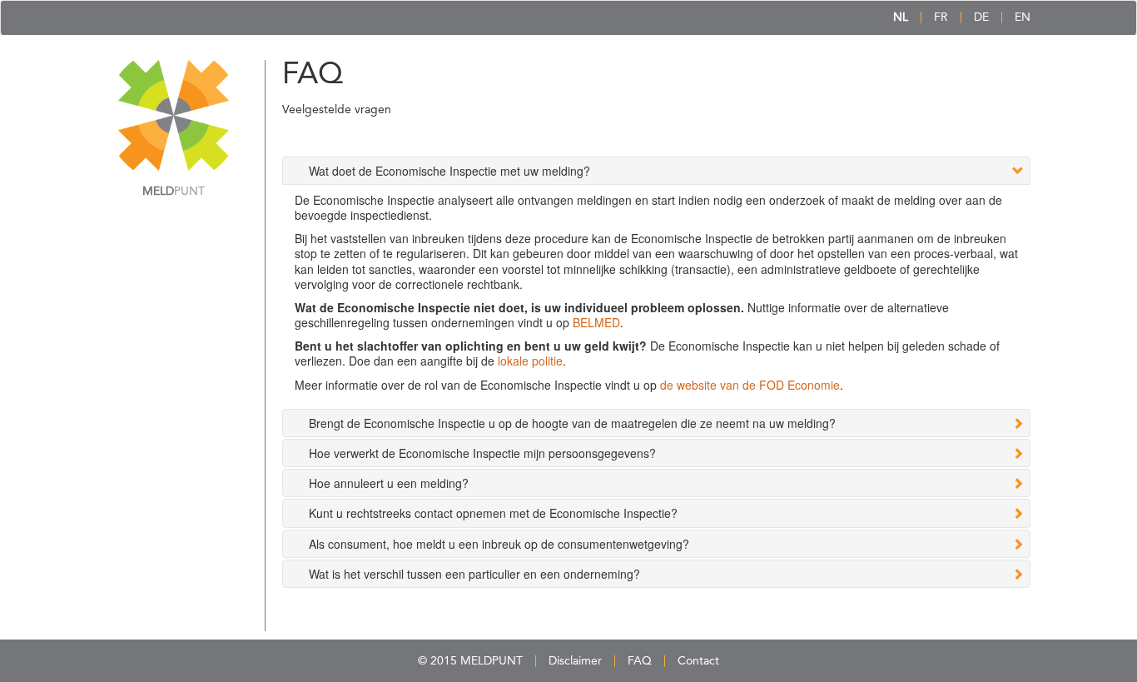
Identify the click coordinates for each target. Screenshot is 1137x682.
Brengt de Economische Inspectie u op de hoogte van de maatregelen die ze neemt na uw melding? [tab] (572, 423)
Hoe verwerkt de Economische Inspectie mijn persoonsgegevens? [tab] (482, 453)
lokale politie (530, 360)
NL (900, 17)
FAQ (640, 661)
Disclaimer (575, 661)
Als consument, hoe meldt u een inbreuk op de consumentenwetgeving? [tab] (499, 543)
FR (941, 17)
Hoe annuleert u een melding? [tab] (389, 483)
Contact (698, 661)
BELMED (596, 322)
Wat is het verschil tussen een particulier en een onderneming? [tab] (474, 573)
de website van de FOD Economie (750, 384)
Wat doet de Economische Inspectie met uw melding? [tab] (449, 170)
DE (981, 17)
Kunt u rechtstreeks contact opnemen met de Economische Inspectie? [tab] (493, 513)
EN (1022, 17)
